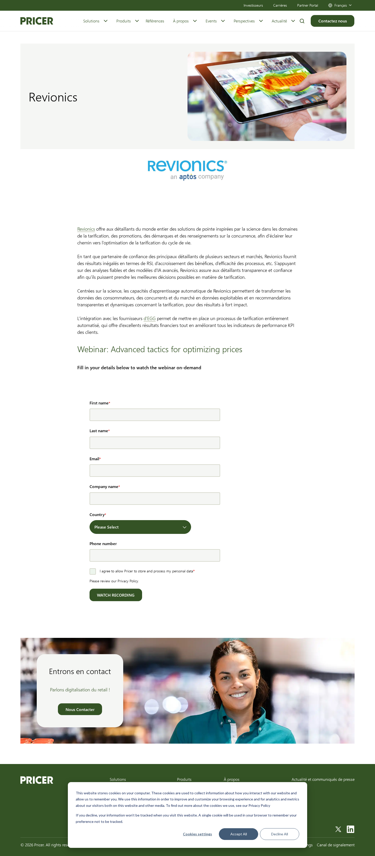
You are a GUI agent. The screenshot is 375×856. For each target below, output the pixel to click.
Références (155, 20)
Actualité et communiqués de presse (323, 779)
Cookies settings (197, 834)
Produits (123, 20)
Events (211, 20)
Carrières (280, 5)
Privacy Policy (128, 580)
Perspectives (244, 20)
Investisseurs (253, 5)
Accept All (238, 834)
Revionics (86, 229)
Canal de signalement (336, 844)
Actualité (279, 20)
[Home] (36, 21)
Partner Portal (307, 5)
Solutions (91, 20)
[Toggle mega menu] (106, 21)
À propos (181, 20)
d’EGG (150, 318)
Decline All (279, 834)
